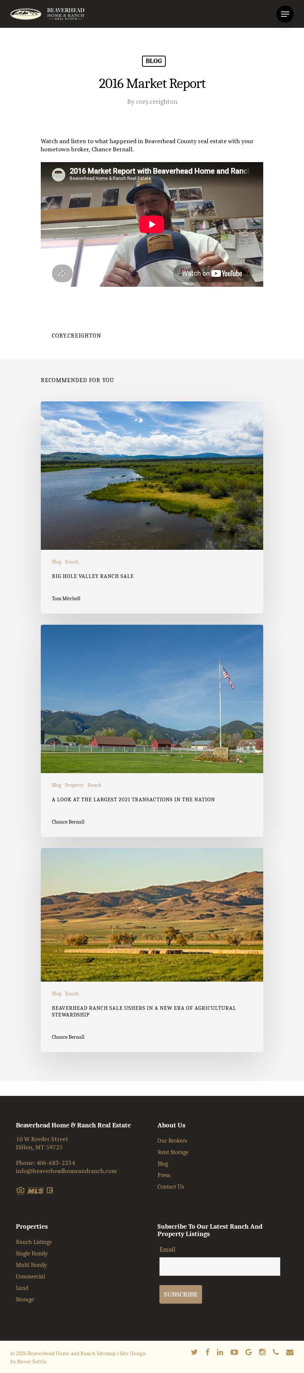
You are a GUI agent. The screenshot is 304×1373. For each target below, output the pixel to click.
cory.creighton (156, 101)
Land (22, 1288)
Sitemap (106, 1353)
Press (164, 1175)
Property (74, 785)
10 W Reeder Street (42, 1139)
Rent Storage (173, 1152)
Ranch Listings (34, 1242)
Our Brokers (172, 1140)
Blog (154, 61)
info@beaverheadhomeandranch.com (66, 1171)
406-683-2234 (55, 1163)
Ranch (72, 562)
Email (167, 1250)
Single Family (32, 1253)
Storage (25, 1299)
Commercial (30, 1276)
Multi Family (31, 1265)
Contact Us (171, 1186)
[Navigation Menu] (285, 14)
